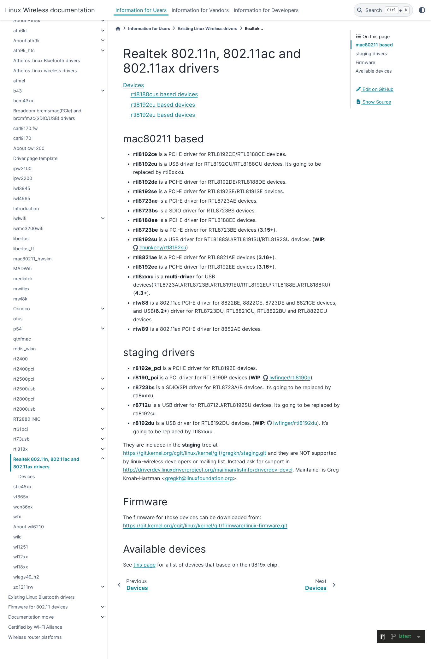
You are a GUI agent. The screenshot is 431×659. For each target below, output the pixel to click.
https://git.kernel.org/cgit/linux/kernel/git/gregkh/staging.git (194, 453)
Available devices (374, 71)
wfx (17, 516)
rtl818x (20, 449)
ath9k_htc (24, 50)
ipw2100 (22, 168)
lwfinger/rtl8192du (295, 423)
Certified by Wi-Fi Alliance (35, 626)
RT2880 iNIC (26, 418)
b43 (17, 90)
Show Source (376, 101)
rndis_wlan (24, 348)
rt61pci (20, 428)
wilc (17, 536)
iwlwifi (19, 218)
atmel (19, 80)
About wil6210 (28, 526)
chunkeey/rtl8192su (162, 247)
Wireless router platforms (35, 636)
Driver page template (35, 158)
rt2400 (20, 358)
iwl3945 (21, 188)
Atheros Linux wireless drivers (45, 70)
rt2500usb (24, 388)
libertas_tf (23, 248)
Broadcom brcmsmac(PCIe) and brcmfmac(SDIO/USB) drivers (47, 114)
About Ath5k (26, 20)
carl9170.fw (25, 128)
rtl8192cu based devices (163, 104)
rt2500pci (23, 378)
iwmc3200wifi (28, 228)
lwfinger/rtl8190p (289, 377)
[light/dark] (422, 10)
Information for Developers (266, 10)
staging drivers (371, 53)
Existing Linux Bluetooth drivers (41, 596)
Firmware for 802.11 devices (38, 606)
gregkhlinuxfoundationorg (199, 478)
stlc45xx (22, 486)
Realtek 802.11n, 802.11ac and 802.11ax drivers (46, 462)
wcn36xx (23, 506)
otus (18, 318)
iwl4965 (21, 198)
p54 (17, 328)
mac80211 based (374, 44)
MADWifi (22, 268)
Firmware (365, 62)
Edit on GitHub (377, 89)
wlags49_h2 (26, 576)
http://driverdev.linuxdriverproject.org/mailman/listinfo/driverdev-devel (207, 469)
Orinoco (21, 308)
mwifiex (21, 288)
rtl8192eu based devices (163, 114)
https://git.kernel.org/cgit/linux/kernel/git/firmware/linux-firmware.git (205, 525)
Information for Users (141, 10)
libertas (21, 238)
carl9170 (22, 138)
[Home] (118, 28)
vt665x (20, 496)
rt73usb (21, 439)
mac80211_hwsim (32, 258)
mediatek (23, 278)
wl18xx (20, 566)
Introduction (26, 208)
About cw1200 (28, 148)
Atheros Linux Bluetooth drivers (46, 60)
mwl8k (20, 298)
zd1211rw (23, 586)
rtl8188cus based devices (164, 94)
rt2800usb (24, 409)
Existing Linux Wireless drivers (207, 28)
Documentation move (31, 617)
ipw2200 (22, 178)
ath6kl (20, 30)
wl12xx (20, 556)
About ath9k (26, 40)
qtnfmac (22, 338)
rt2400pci (23, 368)
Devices (26, 476)
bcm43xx (23, 100)
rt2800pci (23, 398)
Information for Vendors (200, 10)
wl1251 (20, 546)
